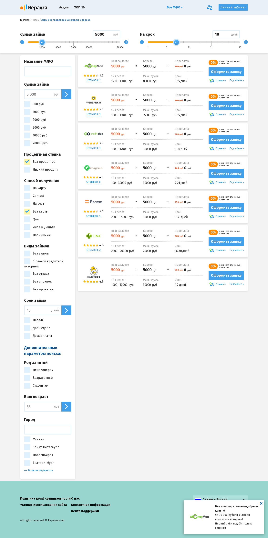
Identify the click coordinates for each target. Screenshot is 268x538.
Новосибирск (43, 455)
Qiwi (36, 219)
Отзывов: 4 (93, 216)
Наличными (42, 235)
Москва (38, 439)
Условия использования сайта (43, 505)
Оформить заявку (226, 72)
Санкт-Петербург (46, 447)
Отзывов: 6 (93, 182)
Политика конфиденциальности (45, 498)
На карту (39, 188)
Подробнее (236, 80)
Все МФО (174, 7)
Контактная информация (90, 505)
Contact (38, 196)
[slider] (42, 42)
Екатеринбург (43, 463)
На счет (38, 203)
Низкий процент (45, 169)
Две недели (41, 328)
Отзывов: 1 (94, 114)
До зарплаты (42, 336)
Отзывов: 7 (94, 80)
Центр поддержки (85, 511)
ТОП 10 (79, 7)
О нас (75, 498)
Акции (64, 7)
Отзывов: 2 (94, 250)
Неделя (38, 320)
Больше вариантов (40, 470)
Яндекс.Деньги (44, 227)
